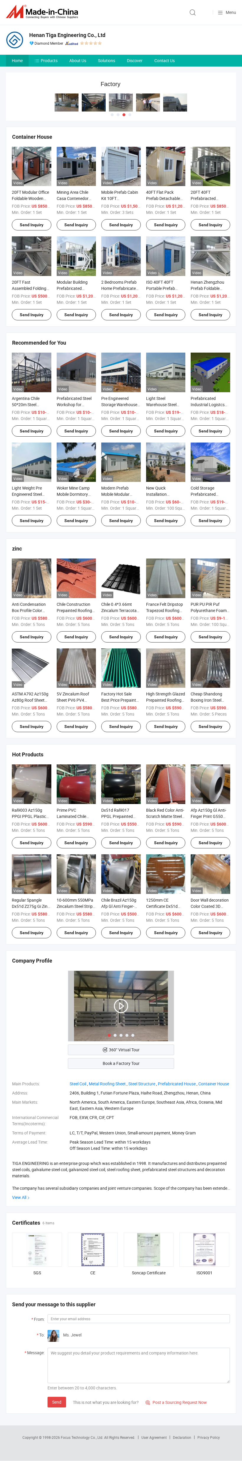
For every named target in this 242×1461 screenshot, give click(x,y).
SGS (37, 1273)
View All (19, 1197)
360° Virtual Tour (124, 1049)
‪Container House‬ (213, 1084)
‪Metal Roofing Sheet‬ (107, 1084)
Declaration (182, 1437)
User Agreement (154, 1437)
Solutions (106, 60)
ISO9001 (204, 1273)
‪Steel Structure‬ (141, 1084)
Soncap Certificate (149, 1273)
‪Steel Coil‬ (78, 1084)
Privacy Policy (208, 1437)
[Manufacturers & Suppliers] (43, 12)
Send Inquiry (31, 224)
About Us (77, 60)
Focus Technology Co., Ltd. (82, 1437)
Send (56, 1402)
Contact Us (164, 60)
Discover (135, 60)
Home (17, 60)
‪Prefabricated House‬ (177, 1084)
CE (92, 1273)
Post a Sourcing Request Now (176, 1402)
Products (49, 60)
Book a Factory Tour (121, 1063)
